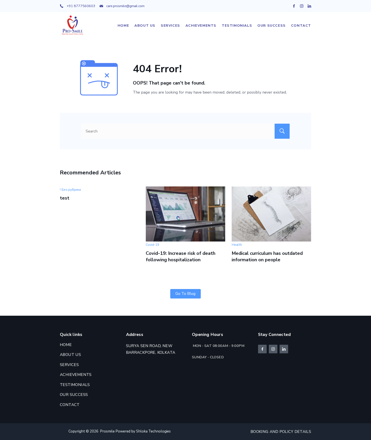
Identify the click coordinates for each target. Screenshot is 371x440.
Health (237, 245)
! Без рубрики (70, 190)
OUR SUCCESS (271, 25)
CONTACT (301, 25)
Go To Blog (185, 293)
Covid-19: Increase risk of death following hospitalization (180, 256)
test (64, 198)
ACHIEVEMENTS (201, 25)
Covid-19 (152, 245)
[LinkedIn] (309, 6)
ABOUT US (144, 25)
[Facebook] (294, 6)
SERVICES (170, 25)
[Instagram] (301, 6)
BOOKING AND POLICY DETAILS (281, 431)
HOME (123, 25)
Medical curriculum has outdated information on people (267, 256)
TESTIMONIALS (237, 25)
